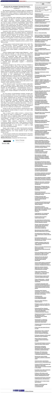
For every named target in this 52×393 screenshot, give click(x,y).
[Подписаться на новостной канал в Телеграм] (20, 141)
